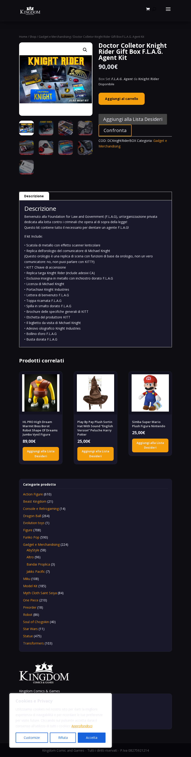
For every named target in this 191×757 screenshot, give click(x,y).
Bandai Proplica (38, 564)
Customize (32, 737)
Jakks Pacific (36, 571)
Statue (28, 636)
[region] (60, 720)
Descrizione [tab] (34, 196)
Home (23, 37)
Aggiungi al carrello (121, 98)
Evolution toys (33, 523)
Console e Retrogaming (41, 508)
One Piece (30, 600)
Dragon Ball (32, 516)
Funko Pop (31, 537)
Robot (27, 614)
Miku (26, 578)
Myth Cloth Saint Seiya (40, 593)
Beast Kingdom (34, 501)
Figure (27, 530)
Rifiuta (63, 737)
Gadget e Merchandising (55, 37)
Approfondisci (82, 726)
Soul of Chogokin (36, 622)
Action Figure (33, 494)
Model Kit (30, 586)
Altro (30, 557)
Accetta (91, 737)
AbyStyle (33, 550)
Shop (33, 37)
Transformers (33, 643)
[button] (85, 50)
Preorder (29, 607)
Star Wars (30, 629)
